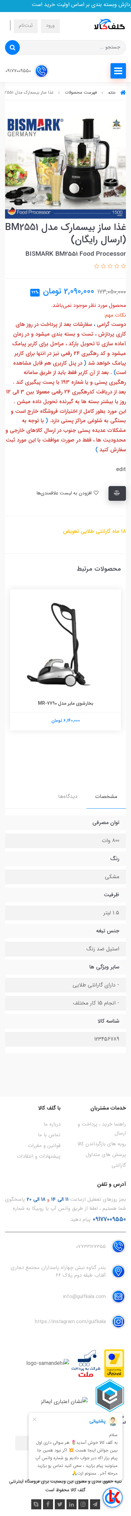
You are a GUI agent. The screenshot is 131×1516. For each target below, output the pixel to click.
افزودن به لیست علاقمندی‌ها (64, 493)
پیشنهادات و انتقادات (38, 1156)
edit (121, 469)
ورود (50, 25)
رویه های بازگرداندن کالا (101, 1144)
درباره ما (52, 1124)
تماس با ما (49, 1135)
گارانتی (119, 1165)
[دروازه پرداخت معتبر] (114, 1363)
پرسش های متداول (106, 1155)
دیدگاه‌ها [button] (68, 796)
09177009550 (18, 71)
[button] (122, 266)
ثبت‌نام (26, 25)
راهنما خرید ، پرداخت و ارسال (102, 1128)
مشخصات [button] (106, 796)
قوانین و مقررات (44, 1146)
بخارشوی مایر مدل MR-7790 (65, 703)
